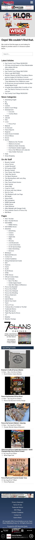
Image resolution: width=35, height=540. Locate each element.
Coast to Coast (9, 188)
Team (6, 303)
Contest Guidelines (11, 259)
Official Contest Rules (11, 277)
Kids (6, 120)
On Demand (8, 128)
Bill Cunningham (10, 200)
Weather (7, 317)
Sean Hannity (9, 184)
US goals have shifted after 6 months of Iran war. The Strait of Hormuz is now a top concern (18, 89)
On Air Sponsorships (15, 247)
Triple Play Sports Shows (12, 313)
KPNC (7, 273)
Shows (7, 138)
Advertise (8, 229)
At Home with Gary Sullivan (13, 190)
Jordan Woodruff (10, 166)
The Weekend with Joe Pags (14, 194)
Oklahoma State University (17, 146)
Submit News (9, 299)
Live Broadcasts (14, 243)
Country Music (13, 114)
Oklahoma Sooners (14, 144)
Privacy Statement (10, 295)
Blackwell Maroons (11, 255)
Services (11, 251)
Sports (7, 140)
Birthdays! (8, 253)
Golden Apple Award (15, 283)
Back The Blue (13, 281)
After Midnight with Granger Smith (15, 208)
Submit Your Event (10, 301)
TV (6, 315)
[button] (32, 2)
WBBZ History (13, 225)
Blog (6, 104)
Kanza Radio (9, 198)
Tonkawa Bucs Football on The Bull (15, 307)
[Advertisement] (17, 8)
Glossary (11, 241)
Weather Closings (10, 319)
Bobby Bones (9, 204)
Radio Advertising (14, 249)
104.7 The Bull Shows (11, 221)
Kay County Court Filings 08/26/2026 (16, 93)
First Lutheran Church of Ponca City (16, 210)
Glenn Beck (8, 180)
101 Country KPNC (10, 168)
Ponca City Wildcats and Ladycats (19, 150)
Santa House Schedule (12, 134)
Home (7, 267)
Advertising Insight (10, 100)
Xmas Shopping (10, 156)
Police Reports (9, 130)
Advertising (12, 231)
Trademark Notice (10, 309)
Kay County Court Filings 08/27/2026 (16, 71)
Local (6, 122)
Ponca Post (12, 124)
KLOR (7, 269)
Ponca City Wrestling (11, 293)
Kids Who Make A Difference (18, 285)
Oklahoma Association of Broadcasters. (20, 528)
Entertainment (9, 110)
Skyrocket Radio (22, 526)
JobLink (7, 118)
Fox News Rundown (11, 176)
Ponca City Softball (11, 289)
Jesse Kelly (8, 186)
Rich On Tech (9, 192)
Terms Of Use (9, 305)
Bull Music (8, 212)
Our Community (9, 279)
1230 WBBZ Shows (11, 227)
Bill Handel (8, 196)
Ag (6, 102)
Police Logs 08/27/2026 (12, 73)
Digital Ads (12, 237)
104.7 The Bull (9, 219)
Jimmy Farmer (9, 164)
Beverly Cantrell (10, 162)
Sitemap (7, 297)
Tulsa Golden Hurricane (16, 152)
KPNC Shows (9, 275)
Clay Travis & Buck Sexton (13, 182)
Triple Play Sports (10, 174)
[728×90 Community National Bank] (17, 530)
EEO (6, 263)
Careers (7, 106)
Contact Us (8, 257)
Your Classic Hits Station (12, 172)
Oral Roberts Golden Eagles (17, 148)
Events (7, 116)
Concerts (11, 112)
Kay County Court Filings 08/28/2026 (16, 63)
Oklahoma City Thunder (16, 142)
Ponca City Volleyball (11, 291)
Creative (11, 235)
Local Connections (14, 245)
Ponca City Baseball (11, 287)
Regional (7, 132)
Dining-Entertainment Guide (13, 261)
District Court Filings (11, 108)
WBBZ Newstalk (10, 202)
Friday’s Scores (9, 69)
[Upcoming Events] (17, 359)
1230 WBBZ (8, 223)
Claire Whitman (9, 206)
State (6, 154)
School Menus (9, 136)
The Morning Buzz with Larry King (15, 178)
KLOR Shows (9, 271)
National (7, 126)
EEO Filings (17, 510)
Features (7, 265)
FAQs (10, 239)
